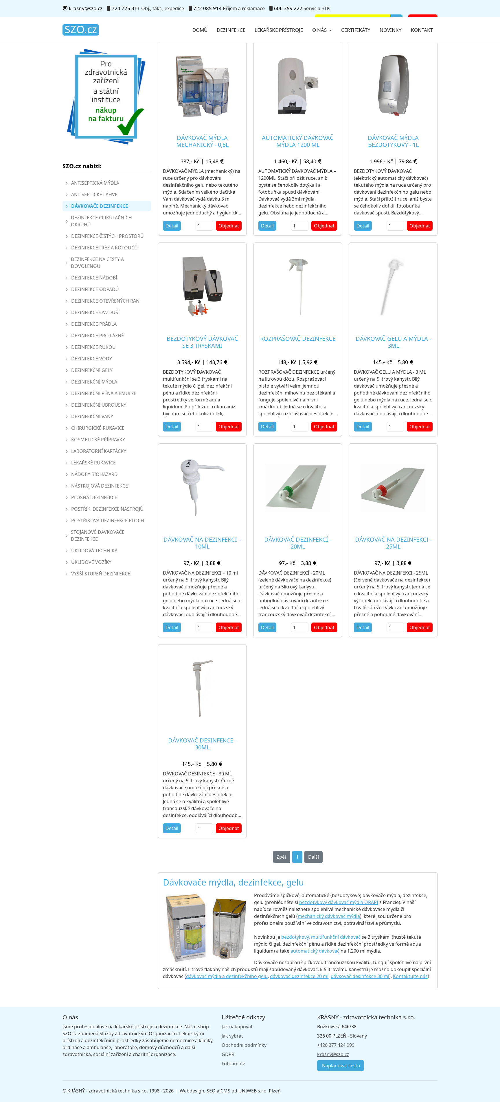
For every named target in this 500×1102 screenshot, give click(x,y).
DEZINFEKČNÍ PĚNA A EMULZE (104, 393)
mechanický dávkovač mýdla (329, 916)
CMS (225, 1091)
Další (313, 857)
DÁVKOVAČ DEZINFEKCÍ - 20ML (297, 543)
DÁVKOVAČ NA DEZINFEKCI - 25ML (393, 543)
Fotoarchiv (233, 1063)
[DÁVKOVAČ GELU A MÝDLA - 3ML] (393, 287)
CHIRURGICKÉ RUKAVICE (97, 428)
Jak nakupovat (237, 1026)
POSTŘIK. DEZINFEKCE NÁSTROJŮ (107, 509)
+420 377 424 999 (335, 1045)
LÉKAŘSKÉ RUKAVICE (93, 463)
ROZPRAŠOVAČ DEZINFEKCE (298, 338)
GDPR (228, 1054)
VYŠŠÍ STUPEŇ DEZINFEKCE (100, 574)
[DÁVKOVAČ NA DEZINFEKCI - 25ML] (393, 487)
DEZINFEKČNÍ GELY (92, 370)
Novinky (391, 30)
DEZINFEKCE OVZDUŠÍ (95, 312)
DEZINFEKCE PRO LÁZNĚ (97, 335)
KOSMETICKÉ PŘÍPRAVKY (98, 439)
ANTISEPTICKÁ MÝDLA (95, 183)
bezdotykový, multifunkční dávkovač (321, 937)
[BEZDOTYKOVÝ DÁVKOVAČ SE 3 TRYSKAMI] (202, 287)
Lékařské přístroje (279, 30)
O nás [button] (320, 30)
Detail (172, 226)
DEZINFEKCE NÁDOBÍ (94, 278)
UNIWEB (247, 1091)
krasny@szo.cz (85, 8)
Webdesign (192, 1091)
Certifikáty (355, 30)
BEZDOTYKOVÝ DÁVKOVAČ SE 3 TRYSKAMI (202, 342)
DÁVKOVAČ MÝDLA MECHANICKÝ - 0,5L (202, 141)
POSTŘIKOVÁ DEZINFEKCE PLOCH (107, 520)
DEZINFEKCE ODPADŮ (95, 289)
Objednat (228, 226)
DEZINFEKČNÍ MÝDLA (94, 382)
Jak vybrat (232, 1036)
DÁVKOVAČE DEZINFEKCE (99, 206)
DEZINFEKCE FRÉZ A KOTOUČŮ (104, 248)
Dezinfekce (231, 30)
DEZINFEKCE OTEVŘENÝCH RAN (105, 301)
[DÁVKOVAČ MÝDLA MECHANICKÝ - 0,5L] (202, 86)
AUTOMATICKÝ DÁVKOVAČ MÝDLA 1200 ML (298, 141)
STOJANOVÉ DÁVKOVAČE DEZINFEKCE (97, 535)
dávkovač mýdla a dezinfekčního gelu (227, 976)
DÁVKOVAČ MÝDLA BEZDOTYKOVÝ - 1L (393, 141)
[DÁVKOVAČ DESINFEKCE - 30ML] (202, 688)
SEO (211, 1091)
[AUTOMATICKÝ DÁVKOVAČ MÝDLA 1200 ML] (298, 86)
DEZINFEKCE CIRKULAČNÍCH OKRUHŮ (101, 221)
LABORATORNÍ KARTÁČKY (98, 451)
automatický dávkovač (315, 951)
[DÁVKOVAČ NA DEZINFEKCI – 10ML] (202, 487)
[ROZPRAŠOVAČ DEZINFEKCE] (298, 287)
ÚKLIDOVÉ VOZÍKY (91, 562)
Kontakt (422, 30)
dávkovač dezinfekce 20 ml (299, 976)
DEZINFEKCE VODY (91, 358)
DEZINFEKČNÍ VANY (92, 416)
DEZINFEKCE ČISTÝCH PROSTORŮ (107, 236)
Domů (199, 30)
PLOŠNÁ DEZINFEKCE (94, 497)
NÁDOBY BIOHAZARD (94, 474)
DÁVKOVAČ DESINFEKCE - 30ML (202, 743)
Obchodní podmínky (244, 1045)
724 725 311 (126, 8)
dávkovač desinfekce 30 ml (360, 976)
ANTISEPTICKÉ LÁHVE (94, 194)
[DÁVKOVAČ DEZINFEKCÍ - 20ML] (298, 487)
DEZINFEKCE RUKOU (93, 347)
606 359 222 (288, 8)
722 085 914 (207, 8)
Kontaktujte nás (410, 976)
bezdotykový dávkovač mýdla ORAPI (338, 902)
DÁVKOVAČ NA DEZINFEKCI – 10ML (202, 543)
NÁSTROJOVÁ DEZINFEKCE (99, 486)
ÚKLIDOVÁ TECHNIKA (94, 550)
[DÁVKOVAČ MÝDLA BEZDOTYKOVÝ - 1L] (393, 86)
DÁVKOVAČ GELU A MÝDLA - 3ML (393, 342)
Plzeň (275, 1091)
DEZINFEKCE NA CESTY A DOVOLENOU (97, 262)
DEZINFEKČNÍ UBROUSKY (98, 405)
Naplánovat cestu (340, 1065)
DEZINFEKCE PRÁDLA (94, 324)
